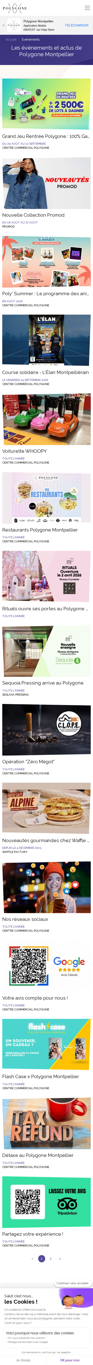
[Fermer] (3, 25)
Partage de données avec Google (28, 1342)
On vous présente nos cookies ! (27, 1337)
